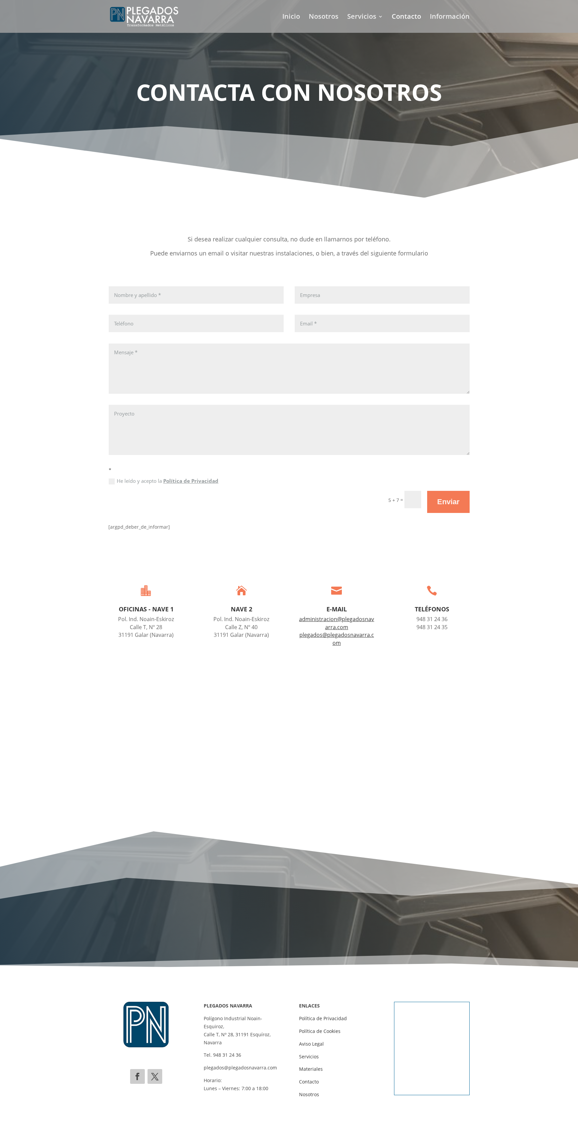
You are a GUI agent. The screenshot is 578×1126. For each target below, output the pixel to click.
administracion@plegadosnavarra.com (336, 623)
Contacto (406, 17)
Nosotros (324, 17)
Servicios (361, 17)
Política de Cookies (320, 1031)
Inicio (291, 17)
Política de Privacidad (190, 480)
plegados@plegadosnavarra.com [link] (240, 1067)
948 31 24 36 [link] (227, 1055)
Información (450, 17)
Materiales (311, 1069)
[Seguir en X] (155, 1076)
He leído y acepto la (167, 480)
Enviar (448, 502)
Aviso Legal (311, 1044)
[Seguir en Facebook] (137, 1076)
